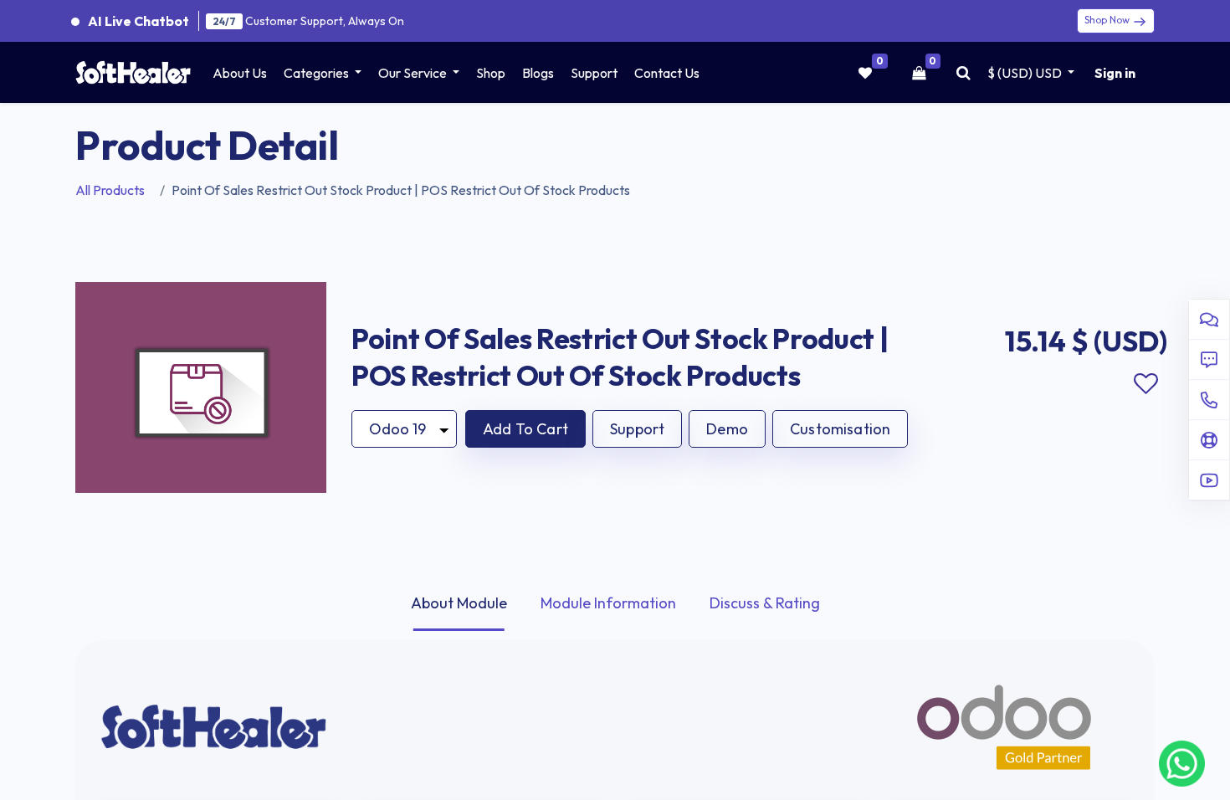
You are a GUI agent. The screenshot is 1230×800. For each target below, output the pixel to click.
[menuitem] (240, 73)
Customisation (840, 428)
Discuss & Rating (765, 603)
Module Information (608, 603)
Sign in (1114, 72)
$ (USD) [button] (1024, 72)
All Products (110, 190)
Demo (727, 428)
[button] (525, 429)
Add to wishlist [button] (1145, 384)
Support (637, 428)
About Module (459, 603)
